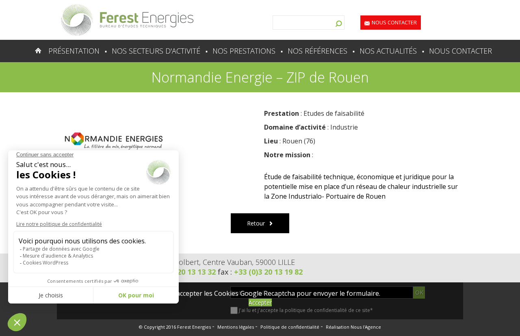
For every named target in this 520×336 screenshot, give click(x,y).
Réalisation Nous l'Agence (353, 327)
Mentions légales (235, 327)
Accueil (22, 51)
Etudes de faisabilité (333, 113)
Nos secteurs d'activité (156, 51)
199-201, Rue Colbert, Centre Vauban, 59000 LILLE (212, 262)
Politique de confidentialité (289, 327)
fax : (260, 272)
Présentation (74, 51)
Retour (256, 223)
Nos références (317, 51)
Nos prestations (243, 51)
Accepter (260, 302)
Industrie (344, 127)
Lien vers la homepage (127, 20)
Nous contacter (394, 22)
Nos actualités (388, 51)
